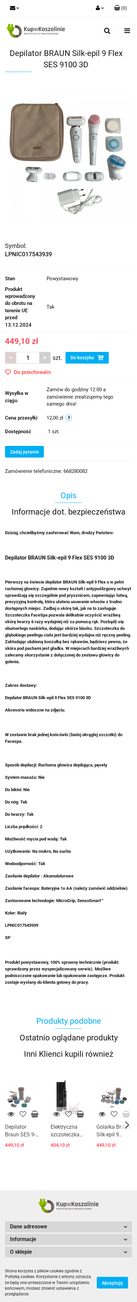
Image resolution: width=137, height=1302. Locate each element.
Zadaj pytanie (24, 452)
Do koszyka (82, 357)
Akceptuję (112, 1283)
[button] (120, 8)
